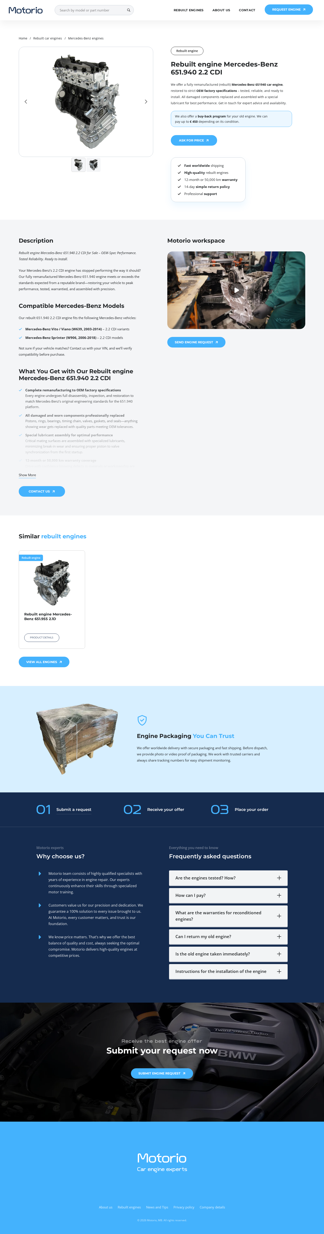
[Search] (129, 10)
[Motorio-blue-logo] (26, 10)
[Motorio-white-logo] (162, 1158)
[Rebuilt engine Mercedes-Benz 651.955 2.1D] (52, 599)
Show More (27, 475)
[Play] (236, 290)
